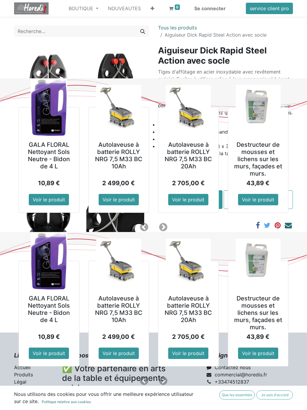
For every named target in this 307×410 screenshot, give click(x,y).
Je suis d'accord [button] (274, 395)
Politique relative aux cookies (66, 401)
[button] (152, 8)
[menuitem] (124, 8)
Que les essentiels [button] (237, 395)
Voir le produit (49, 200)
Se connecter (210, 8)
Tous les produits (177, 28)
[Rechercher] (142, 31)
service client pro (269, 8)
